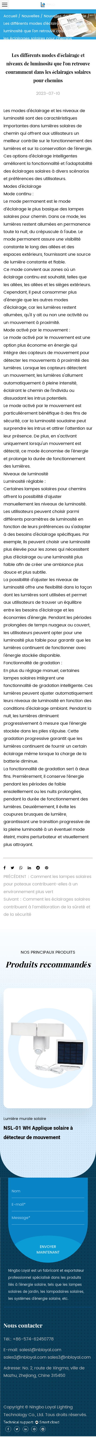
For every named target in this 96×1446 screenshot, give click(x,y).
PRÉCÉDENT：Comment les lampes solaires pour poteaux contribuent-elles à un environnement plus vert (47, 884)
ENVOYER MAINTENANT (48, 1249)
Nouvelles (30, 16)
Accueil (10, 16)
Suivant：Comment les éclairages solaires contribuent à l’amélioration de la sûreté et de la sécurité (46, 907)
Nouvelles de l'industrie (65, 16)
